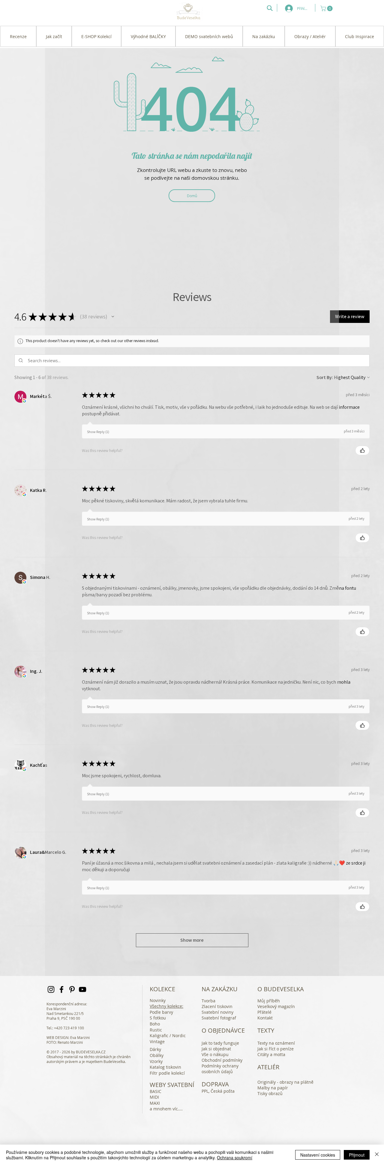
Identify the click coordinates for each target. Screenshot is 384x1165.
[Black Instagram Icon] (51, 989)
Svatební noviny (217, 1012)
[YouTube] (82, 989)
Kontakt (265, 1018)
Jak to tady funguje (220, 1043)
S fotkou (158, 1018)
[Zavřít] (376, 1154)
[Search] (269, 8)
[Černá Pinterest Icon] (72, 989)
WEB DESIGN (57, 1037)
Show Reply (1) (98, 431)
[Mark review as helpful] (362, 450)
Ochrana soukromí (234, 1157)
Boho (155, 1024)
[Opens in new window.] (24, 400)
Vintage (157, 1041)
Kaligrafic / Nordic (168, 1035)
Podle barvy (161, 1012)
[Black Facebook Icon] (61, 989)
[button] (327, 8)
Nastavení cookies (317, 1155)
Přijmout (356, 1155)
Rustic (156, 1030)
